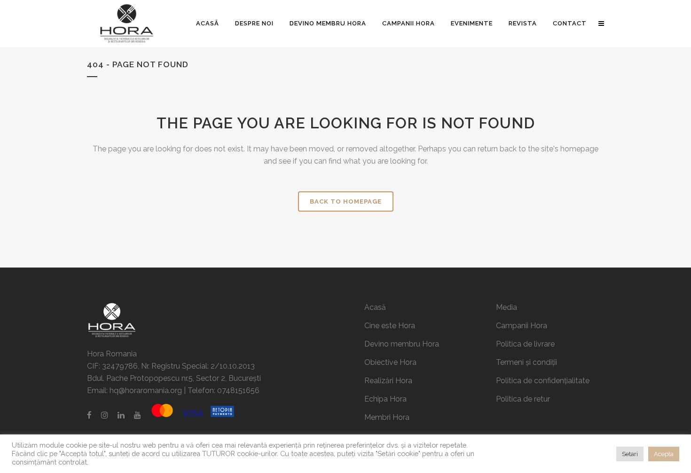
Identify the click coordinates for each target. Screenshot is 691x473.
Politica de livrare (525, 343)
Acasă (375, 307)
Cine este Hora (389, 325)
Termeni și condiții (526, 362)
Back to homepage (346, 201)
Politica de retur (523, 398)
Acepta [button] (664, 453)
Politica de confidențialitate (542, 380)
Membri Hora (386, 417)
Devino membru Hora (401, 343)
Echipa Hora (385, 398)
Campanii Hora (521, 325)
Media (506, 307)
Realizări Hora (388, 380)
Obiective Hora (390, 362)
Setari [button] (630, 453)
